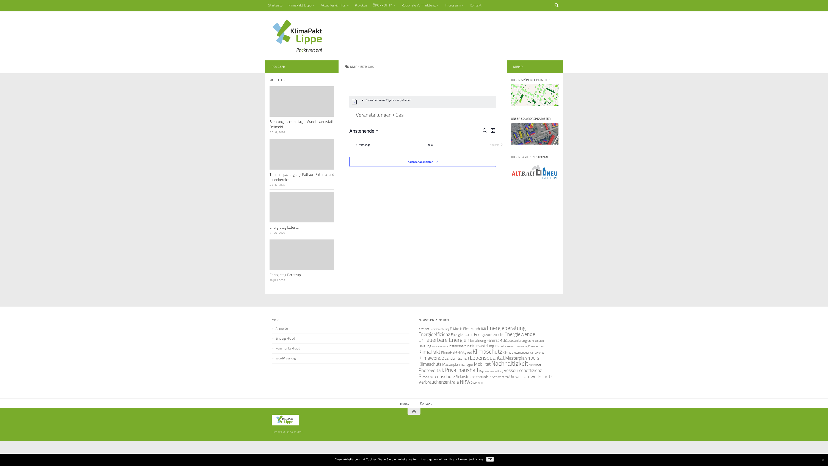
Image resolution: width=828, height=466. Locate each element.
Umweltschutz (538, 376)
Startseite (275, 5)
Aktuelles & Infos (333, 5)
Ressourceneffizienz (522, 370)
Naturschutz (535, 365)
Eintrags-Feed (285, 338)
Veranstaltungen (374, 115)
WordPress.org (286, 358)
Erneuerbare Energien (444, 340)
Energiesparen (462, 335)
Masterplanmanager (457, 364)
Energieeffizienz (434, 334)
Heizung (425, 346)
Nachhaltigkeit (509, 363)
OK (490, 459)
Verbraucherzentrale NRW (444, 382)
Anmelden (283, 329)
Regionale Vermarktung (419, 5)
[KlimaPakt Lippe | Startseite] (297, 35)
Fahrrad (493, 340)
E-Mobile (456, 329)
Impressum (453, 5)
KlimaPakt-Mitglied (456, 352)
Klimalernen (536, 346)
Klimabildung (483, 346)
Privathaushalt (462, 370)
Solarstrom (465, 376)
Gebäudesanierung (513, 340)
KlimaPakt (429, 352)
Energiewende (519, 334)
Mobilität (482, 364)
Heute (429, 144)
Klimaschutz (487, 351)
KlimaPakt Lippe (300, 5)
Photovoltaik (431, 370)
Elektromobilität (474, 329)
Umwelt (516, 376)
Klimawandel (537, 352)
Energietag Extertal (284, 227)
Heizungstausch (440, 346)
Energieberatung (506, 328)
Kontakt (475, 5)
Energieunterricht (489, 334)
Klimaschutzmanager (516, 352)
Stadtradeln (482, 377)
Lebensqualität (487, 357)
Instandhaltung (460, 346)
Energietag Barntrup (285, 275)
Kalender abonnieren (420, 162)
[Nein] (822, 460)
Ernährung (478, 340)
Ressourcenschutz (437, 376)
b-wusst (424, 329)
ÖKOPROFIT (477, 382)
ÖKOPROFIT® (382, 5)
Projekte (361, 5)
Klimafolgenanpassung (511, 346)
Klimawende (431, 358)
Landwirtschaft (457, 358)
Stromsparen (500, 377)
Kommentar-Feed (288, 348)
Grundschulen (535, 340)
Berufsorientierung (439, 329)
